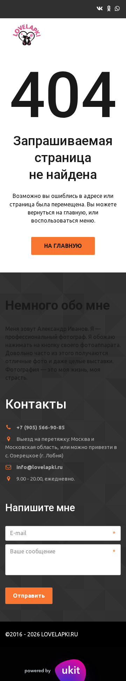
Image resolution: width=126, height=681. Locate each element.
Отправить (29, 595)
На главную (63, 246)
